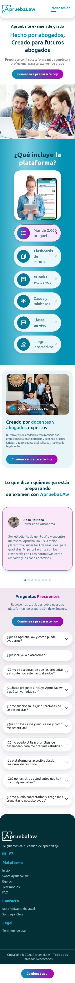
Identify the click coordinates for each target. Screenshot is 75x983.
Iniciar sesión (60, 8)
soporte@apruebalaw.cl (18, 908)
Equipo (7, 881)
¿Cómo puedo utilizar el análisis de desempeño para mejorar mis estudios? (34, 744)
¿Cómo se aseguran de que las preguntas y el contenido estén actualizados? (35, 671)
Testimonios (11, 887)
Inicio (6, 870)
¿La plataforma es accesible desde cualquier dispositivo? (30, 762)
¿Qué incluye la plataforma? (26, 655)
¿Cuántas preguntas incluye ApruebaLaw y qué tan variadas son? (34, 689)
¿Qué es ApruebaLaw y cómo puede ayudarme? (31, 638)
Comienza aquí (37, 973)
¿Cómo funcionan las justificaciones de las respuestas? (34, 707)
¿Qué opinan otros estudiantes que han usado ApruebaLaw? (34, 780)
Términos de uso (14, 930)
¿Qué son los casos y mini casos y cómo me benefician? (34, 726)
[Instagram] (4, 854)
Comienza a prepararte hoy (37, 74)
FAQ (5, 892)
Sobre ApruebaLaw (15, 876)
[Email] (11, 854)
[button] (25, 580)
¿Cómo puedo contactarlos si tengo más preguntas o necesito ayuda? (35, 798)
